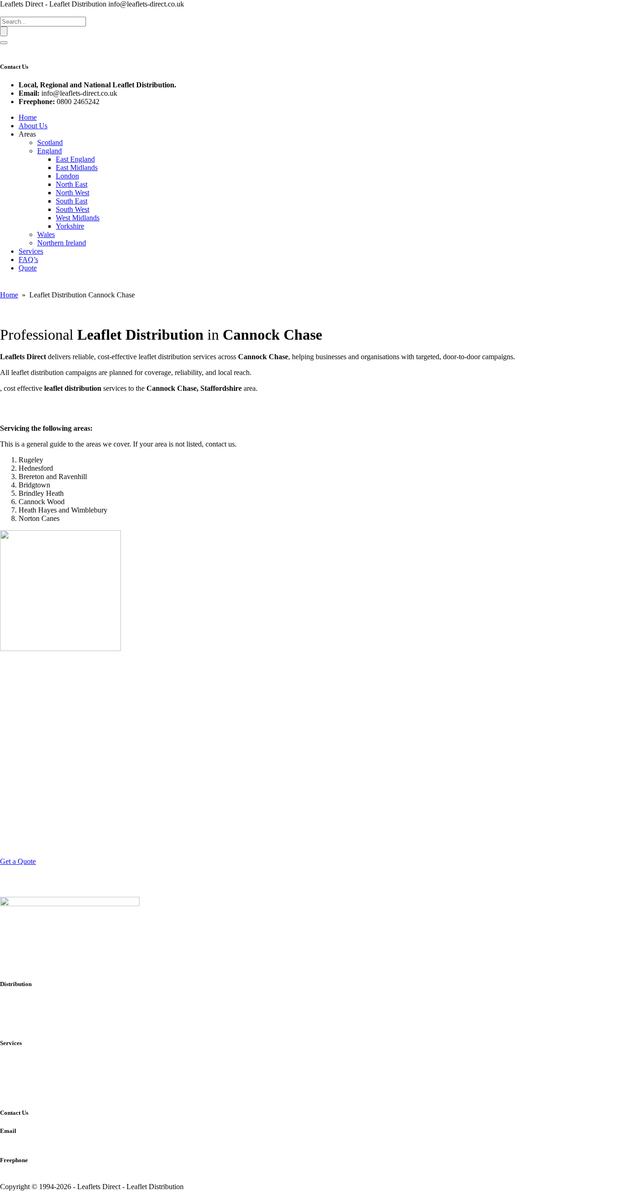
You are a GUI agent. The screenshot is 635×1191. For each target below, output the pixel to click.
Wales (46, 234)
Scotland (50, 142)
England (49, 151)
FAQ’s (28, 259)
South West (72, 209)
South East (71, 201)
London (67, 176)
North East (71, 184)
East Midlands (77, 167)
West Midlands (77, 218)
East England (75, 159)
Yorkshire (70, 226)
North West (72, 193)
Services (31, 251)
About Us (33, 126)
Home (28, 117)
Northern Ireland (61, 243)
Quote (28, 268)
